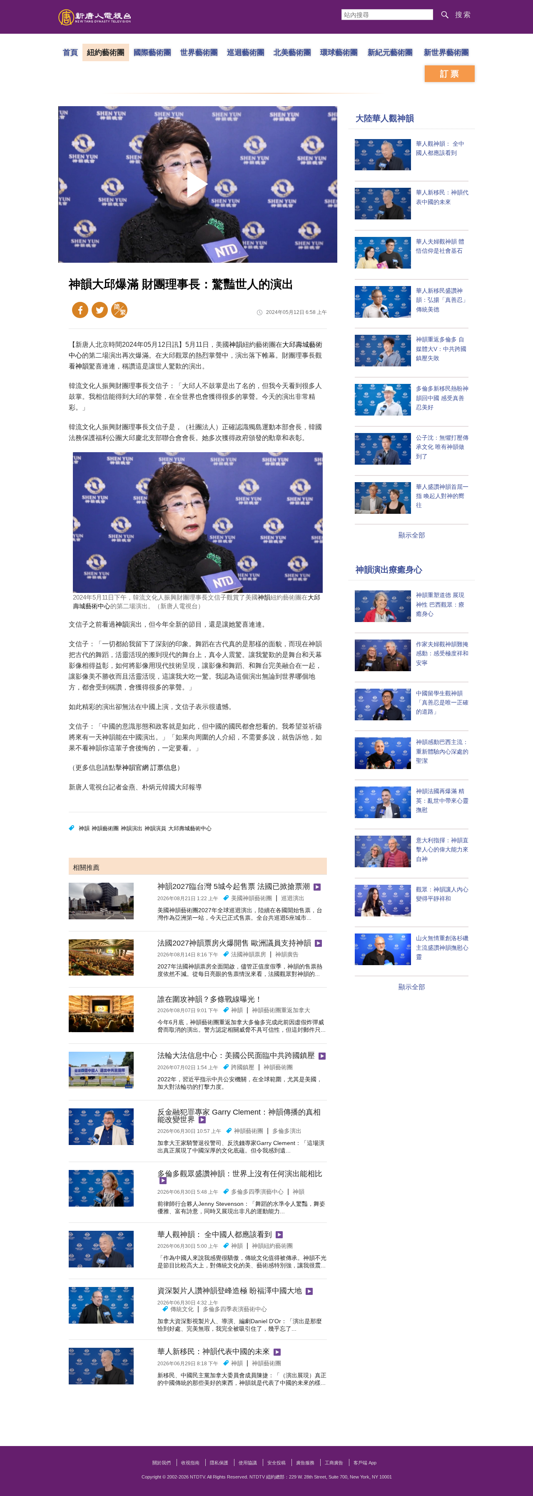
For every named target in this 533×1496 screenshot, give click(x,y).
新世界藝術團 (446, 52)
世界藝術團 (199, 52)
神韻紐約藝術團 (272, 1245)
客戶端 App (365, 1462)
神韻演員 (155, 828)
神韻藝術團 (105, 828)
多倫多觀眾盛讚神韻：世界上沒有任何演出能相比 (239, 1174)
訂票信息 (163, 767)
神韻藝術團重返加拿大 (281, 1010)
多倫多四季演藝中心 (257, 1191)
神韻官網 (135, 767)
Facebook (80, 310)
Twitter (100, 310)
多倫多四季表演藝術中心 (235, 1309)
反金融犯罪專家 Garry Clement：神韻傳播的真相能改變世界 (239, 1116)
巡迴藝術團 (245, 52)
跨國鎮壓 (242, 1067)
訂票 (450, 73)
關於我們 (161, 1462)
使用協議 (248, 1462)
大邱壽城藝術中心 (190, 828)
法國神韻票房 (248, 954)
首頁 (70, 52)
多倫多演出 (286, 1131)
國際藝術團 (152, 52)
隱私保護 (219, 1462)
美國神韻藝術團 (251, 898)
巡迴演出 (292, 898)
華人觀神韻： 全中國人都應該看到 (214, 1234)
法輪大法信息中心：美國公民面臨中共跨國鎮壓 (236, 1055)
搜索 (463, 15)
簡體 (119, 310)
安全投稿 (276, 1462)
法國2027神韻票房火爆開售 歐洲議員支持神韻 (234, 943)
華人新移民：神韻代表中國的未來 (213, 1351)
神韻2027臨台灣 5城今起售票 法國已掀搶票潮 (233, 886)
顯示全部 (412, 535)
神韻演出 (131, 828)
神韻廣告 (287, 954)
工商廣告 (334, 1462)
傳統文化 (182, 1309)
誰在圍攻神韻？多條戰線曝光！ (209, 999)
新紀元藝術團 (390, 52)
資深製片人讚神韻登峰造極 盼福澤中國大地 (229, 1291)
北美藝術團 (292, 52)
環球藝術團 (339, 52)
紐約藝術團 (106, 52)
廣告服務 (305, 1462)
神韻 (235, 344)
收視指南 (190, 1462)
